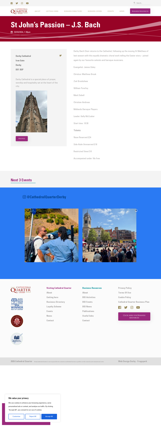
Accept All (49, 416)
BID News (87, 307)
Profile (21, 138)
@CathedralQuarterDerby (46, 197)
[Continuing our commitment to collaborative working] (51, 235)
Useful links (88, 316)
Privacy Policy (125, 288)
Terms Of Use (124, 293)
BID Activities (88, 297)
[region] (32, 408)
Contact (50, 321)
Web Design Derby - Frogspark (132, 361)
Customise (16, 416)
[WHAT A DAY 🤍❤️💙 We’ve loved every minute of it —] (109, 235)
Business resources (140, 11)
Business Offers (95, 11)
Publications (88, 311)
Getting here (52, 11)
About (37, 11)
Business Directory (73, 11)
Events (111, 11)
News (121, 11)
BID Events (87, 302)
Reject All (32, 416)
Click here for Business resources (134, 317)
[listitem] (51, 235)
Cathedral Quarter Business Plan (133, 302)
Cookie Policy (124, 297)
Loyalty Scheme (54, 307)
